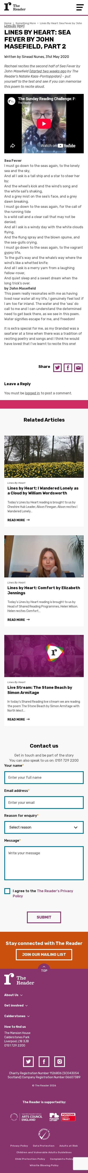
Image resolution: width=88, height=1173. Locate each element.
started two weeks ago (48, 71)
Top (44, 971)
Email (78, 367)
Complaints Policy (61, 1158)
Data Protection (43, 1145)
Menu (80, 7)
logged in (32, 393)
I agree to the (43, 893)
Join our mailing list (44, 954)
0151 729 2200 (67, 760)
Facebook (68, 367)
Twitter (57, 367)
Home (7, 23)
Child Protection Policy (30, 1158)
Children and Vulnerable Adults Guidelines (44, 1152)
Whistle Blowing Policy (44, 1165)
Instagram (59, 1061)
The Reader (15, 6)
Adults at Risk (68, 1145)
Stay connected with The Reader (44, 943)
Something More (26, 23)
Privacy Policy (19, 1145)
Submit (44, 917)
